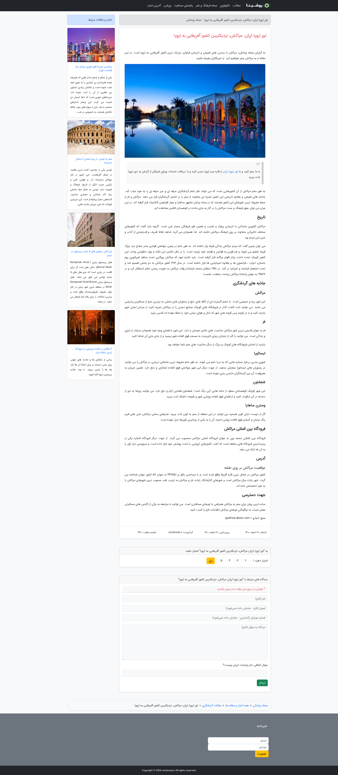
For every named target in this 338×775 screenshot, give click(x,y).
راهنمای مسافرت (183, 5)
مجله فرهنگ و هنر (206, 5)
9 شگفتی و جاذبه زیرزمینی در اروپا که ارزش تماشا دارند (93, 350)
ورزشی (167, 5)
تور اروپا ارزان (230, 171)
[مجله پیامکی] (258, 5)
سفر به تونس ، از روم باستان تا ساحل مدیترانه (94, 161)
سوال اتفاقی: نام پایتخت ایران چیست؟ (245, 665)
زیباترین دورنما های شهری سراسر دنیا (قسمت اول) (93, 68)
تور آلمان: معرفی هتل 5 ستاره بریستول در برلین (91, 253)
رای (210, 561)
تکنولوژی (225, 5)
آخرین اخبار (154, 5)
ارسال (262, 683)
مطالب (236, 5)
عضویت (261, 754)
